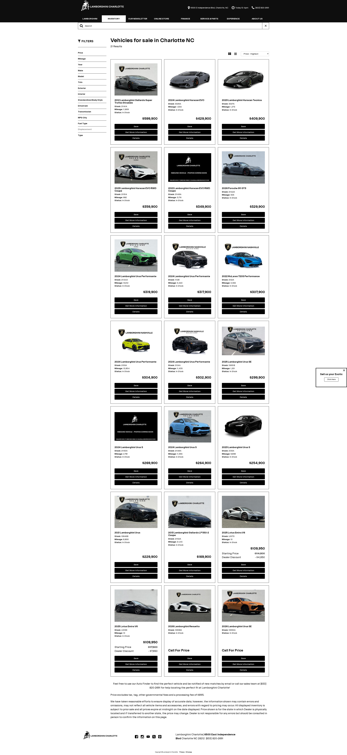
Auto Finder (143, 683)
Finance (185, 19)
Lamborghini (89, 19)
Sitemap (189, 752)
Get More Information (136, 132)
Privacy (181, 752)
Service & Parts (209, 19)
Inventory (114, 19)
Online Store (161, 19)
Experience (233, 19)
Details (136, 138)
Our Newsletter (137, 19)
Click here (331, 379)
